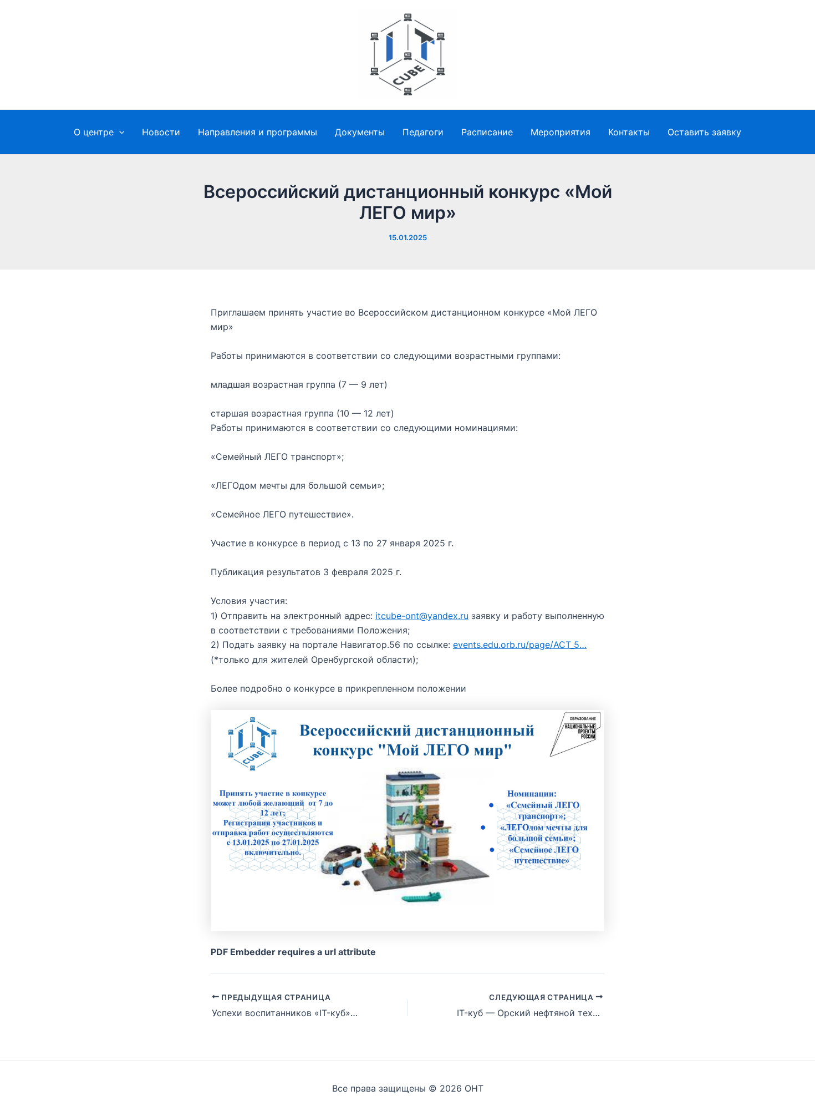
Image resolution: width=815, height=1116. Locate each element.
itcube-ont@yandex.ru (421, 615)
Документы (360, 132)
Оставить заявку (704, 132)
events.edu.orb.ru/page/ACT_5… (520, 644)
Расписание (487, 132)
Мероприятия (560, 132)
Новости (161, 132)
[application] (119, 132)
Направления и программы (257, 132)
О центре (94, 132)
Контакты (629, 132)
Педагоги (423, 132)
